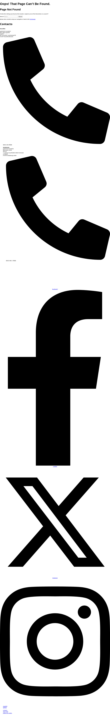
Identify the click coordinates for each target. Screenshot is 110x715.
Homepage (32, 19)
